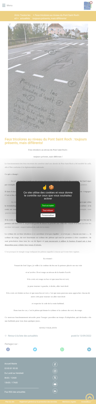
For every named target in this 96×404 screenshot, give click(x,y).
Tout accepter (48, 205)
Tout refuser (48, 210)
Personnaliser (48, 215)
